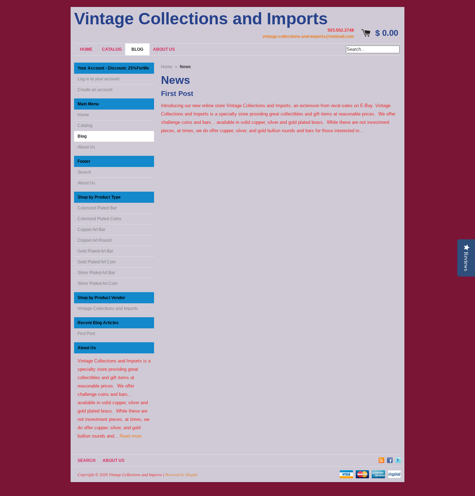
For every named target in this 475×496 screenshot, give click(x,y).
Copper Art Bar (91, 229)
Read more (131, 436)
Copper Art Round (95, 240)
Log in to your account (98, 79)
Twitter (398, 459)
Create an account (95, 89)
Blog (82, 136)
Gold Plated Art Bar (95, 251)
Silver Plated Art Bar (96, 272)
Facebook (390, 459)
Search (84, 172)
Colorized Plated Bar (97, 208)
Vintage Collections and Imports (201, 18)
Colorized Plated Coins (99, 218)
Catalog (85, 125)
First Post (86, 333)
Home (83, 114)
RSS (381, 459)
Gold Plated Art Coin (97, 261)
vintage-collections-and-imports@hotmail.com (308, 36)
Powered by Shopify (181, 474)
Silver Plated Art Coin (98, 283)
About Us (86, 147)
